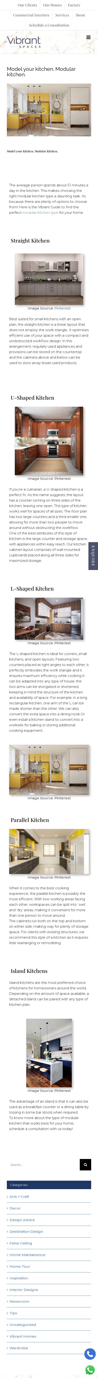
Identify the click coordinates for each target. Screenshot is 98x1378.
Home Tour (20, 1266)
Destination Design (26, 1231)
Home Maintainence (27, 1255)
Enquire (93, 556)
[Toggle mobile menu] (88, 37)
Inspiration (19, 1278)
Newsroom (19, 1301)
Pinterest (62, 308)
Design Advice (22, 1220)
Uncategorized (23, 1325)
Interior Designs (24, 1290)
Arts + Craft (19, 1196)
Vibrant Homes (23, 1336)
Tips (13, 1313)
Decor (15, 1208)
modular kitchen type (40, 212)
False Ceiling (21, 1243)
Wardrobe (19, 1348)
